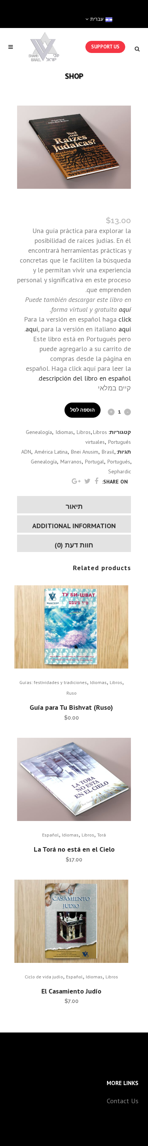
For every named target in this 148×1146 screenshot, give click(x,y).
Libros (84, 432)
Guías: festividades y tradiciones (53, 682)
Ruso (71, 693)
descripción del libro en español (85, 378)
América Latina (51, 451)
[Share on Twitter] (87, 481)
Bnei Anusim (84, 451)
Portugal (94, 461)
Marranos (71, 461)
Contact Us (123, 1100)
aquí (125, 309)
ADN (26, 451)
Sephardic (119, 471)
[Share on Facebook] (96, 481)
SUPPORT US (105, 47)
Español (50, 835)
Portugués (119, 441)
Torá (101, 835)
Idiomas (64, 432)
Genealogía (39, 432)
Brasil (108, 451)
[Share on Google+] (76, 481)
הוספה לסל (82, 410)
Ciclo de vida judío (44, 977)
